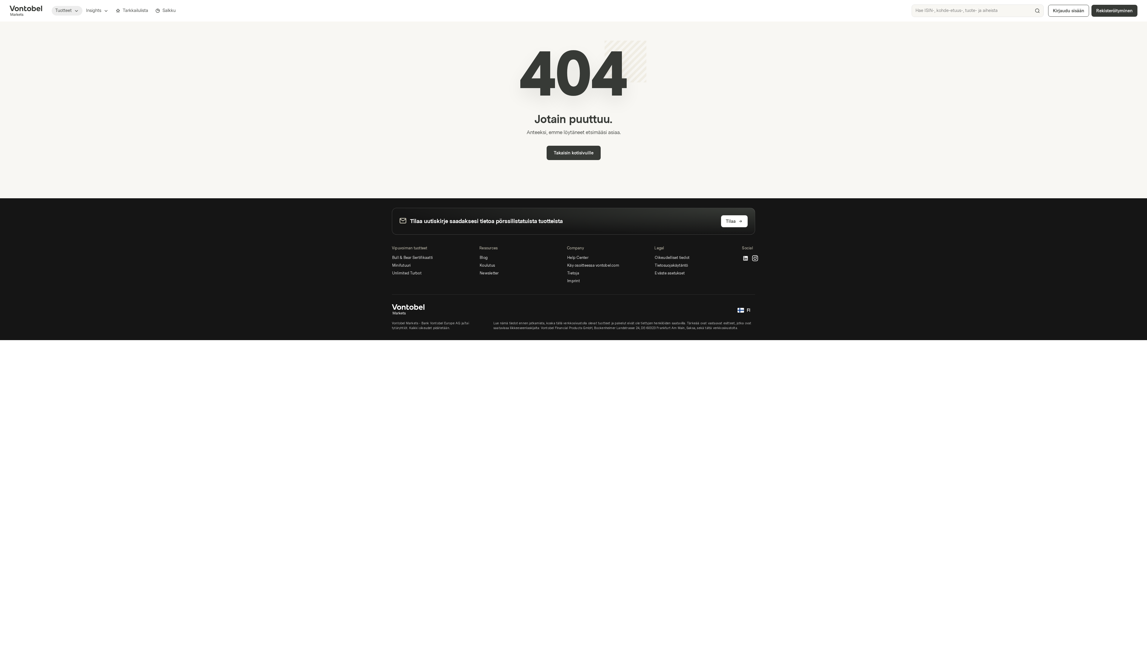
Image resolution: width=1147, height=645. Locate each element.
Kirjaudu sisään (1068, 10)
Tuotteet (63, 10)
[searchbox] (977, 11)
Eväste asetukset (670, 273)
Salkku (169, 10)
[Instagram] (755, 258)
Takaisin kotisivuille (574, 153)
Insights (93, 10)
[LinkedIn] (745, 258)
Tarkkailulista (135, 10)
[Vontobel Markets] (26, 11)
